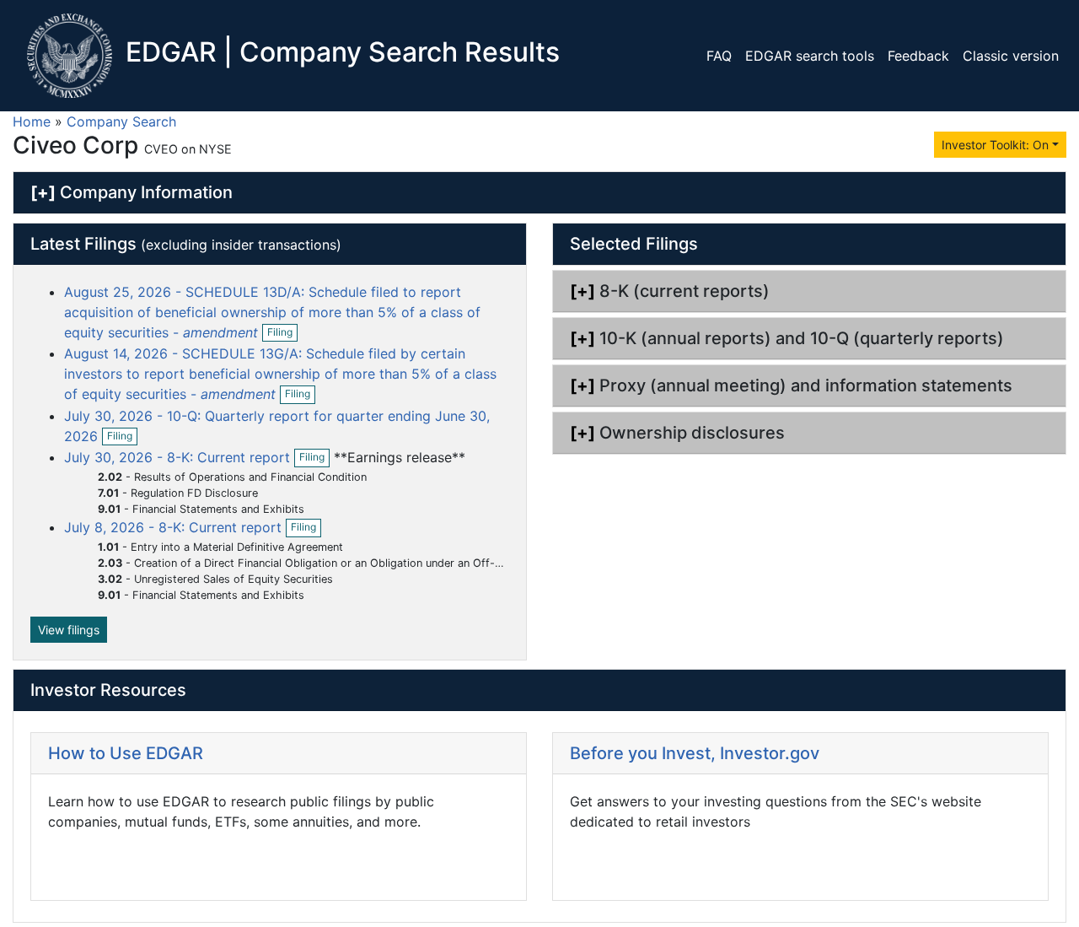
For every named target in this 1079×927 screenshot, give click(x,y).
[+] (43, 192)
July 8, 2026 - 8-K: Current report (175, 527)
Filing (282, 333)
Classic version (1011, 55)
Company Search (121, 121)
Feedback (918, 55)
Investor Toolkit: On (995, 144)
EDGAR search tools (809, 55)
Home (32, 121)
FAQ (719, 55)
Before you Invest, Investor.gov (694, 753)
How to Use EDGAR (125, 753)
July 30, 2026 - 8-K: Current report (179, 457)
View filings (68, 629)
